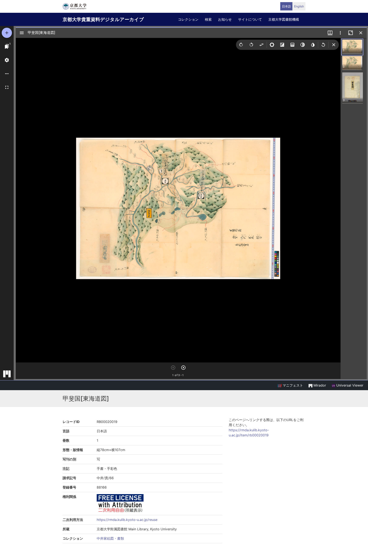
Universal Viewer (349, 385)
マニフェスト (292, 385)
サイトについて (250, 19)
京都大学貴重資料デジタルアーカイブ (103, 19)
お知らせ (225, 19)
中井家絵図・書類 (110, 538)
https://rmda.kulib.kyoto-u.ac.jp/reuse (127, 520)
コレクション (188, 19)
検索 (208, 19)
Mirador (319, 385)
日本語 (286, 6)
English (299, 6)
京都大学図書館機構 (283, 19)
